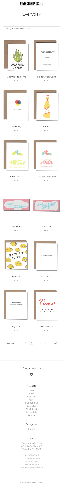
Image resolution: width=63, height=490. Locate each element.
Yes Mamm (46, 326)
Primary (16, 126)
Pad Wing (16, 226)
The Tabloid (31, 409)
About (31, 400)
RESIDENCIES (31, 403)
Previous (9, 343)
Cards (31, 390)
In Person (46, 276)
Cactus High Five (16, 76)
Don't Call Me (16, 176)
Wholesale (31, 397)
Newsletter (31, 406)
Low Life (46, 126)
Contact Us (31, 412)
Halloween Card (46, 76)
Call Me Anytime (46, 176)
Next (55, 343)
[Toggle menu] (4, 4)
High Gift (16, 326)
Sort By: (8, 29)
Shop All (31, 429)
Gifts (31, 393)
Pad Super (46, 226)
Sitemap (31, 415)
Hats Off (16, 276)
